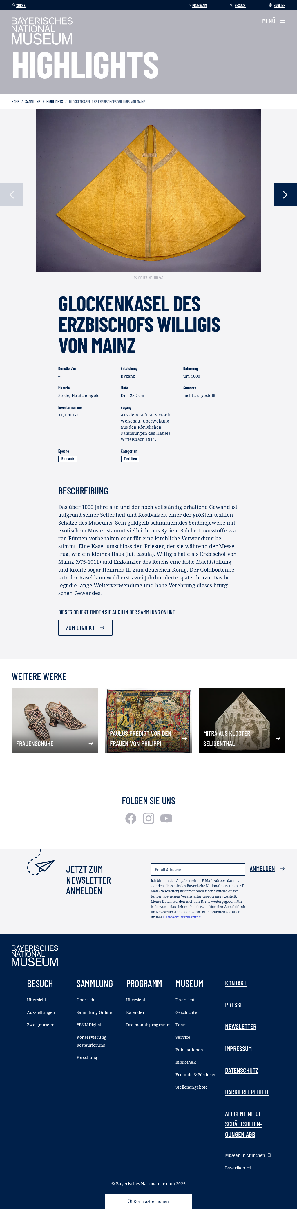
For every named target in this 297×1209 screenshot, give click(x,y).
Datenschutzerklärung (181, 917)
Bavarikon (235, 1167)
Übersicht (36, 1000)
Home (15, 101)
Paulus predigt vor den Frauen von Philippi (140, 738)
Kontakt (236, 983)
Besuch (240, 5)
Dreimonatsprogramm (148, 1024)
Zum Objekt (80, 627)
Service (182, 1037)
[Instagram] (149, 822)
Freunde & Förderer (195, 1074)
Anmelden (262, 868)
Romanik (67, 458)
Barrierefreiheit (247, 1092)
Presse (234, 1004)
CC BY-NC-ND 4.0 (150, 277)
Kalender (135, 1012)
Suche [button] (21, 5)
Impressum (238, 1048)
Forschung (87, 1057)
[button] (273, 20)
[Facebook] (131, 822)
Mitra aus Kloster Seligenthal (226, 738)
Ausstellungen (41, 1012)
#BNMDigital (89, 1024)
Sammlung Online (94, 1012)
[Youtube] (166, 822)
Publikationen (189, 1049)
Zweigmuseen (41, 1024)
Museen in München (245, 1155)
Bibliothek (185, 1062)
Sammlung (32, 101)
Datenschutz (241, 1070)
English (279, 5)
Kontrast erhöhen (151, 1201)
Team (181, 1024)
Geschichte (186, 1012)
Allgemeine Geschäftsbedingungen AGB (244, 1124)
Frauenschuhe (34, 743)
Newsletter (240, 1026)
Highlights (54, 101)
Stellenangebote (191, 1087)
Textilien (130, 458)
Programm (199, 5)
